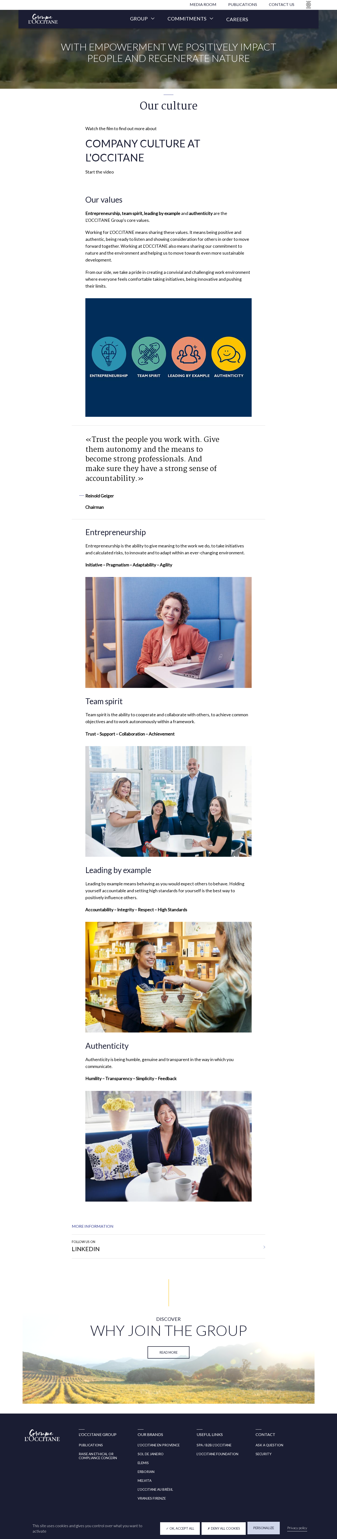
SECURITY (264, 1454)
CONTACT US (281, 4)
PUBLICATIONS (242, 4)
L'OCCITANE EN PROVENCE (159, 1445)
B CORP (307, 5)
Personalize (263, 1528)
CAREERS (237, 19)
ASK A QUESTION (269, 1445)
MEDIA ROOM (203, 4)
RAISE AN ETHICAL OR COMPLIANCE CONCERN (98, 1456)
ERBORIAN (146, 1472)
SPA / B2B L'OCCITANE (214, 1445)
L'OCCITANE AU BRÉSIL (155, 1489)
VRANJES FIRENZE (152, 1498)
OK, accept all (181, 1528)
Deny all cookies (225, 1528)
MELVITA (144, 1481)
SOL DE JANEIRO (151, 1454)
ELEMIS (143, 1463)
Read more (169, 1352)
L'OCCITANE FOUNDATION (217, 1454)
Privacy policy (297, 1528)
